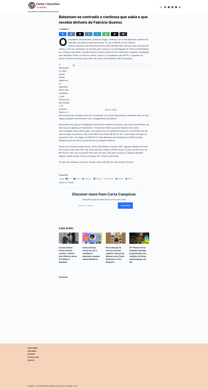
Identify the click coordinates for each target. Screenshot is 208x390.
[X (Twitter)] (80, 34)
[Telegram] (97, 34)
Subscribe (125, 205)
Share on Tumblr (66, 182)
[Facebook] (165, 7)
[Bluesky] (62, 34)
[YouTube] (176, 7)
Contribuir (31, 351)
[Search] (161, 7)
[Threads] (172, 7)
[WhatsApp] (106, 34)
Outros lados (33, 357)
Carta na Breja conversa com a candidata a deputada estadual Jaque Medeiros (91, 253)
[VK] (180, 7)
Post (62, 178)
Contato (31, 360)
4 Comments (64, 29)
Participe (31, 354)
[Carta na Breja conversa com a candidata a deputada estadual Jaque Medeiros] (92, 238)
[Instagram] (169, 7)
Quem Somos (32, 348)
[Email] (123, 34)
